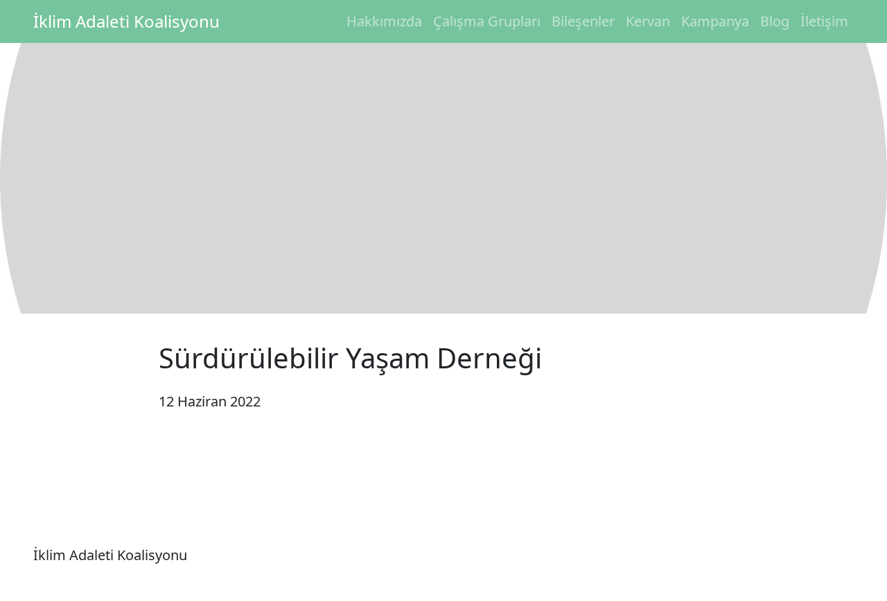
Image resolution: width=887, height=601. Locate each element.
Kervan (648, 21)
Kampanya (715, 21)
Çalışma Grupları (487, 21)
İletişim (824, 21)
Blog (774, 21)
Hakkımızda (384, 21)
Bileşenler (583, 21)
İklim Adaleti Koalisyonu (126, 21)
